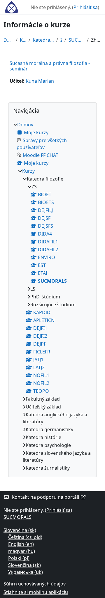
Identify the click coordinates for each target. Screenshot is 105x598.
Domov (8, 40)
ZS (61, 40)
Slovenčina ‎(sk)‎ (20, 530)
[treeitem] (52, 296)
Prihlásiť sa (86, 7)
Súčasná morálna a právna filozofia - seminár (50, 66)
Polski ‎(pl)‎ (18, 558)
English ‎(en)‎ (21, 544)
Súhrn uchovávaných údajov (35, 584)
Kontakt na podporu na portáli (45, 497)
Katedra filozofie (43, 40)
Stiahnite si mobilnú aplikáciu (36, 592)
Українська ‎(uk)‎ (25, 572)
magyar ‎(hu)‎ (21, 551)
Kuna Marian (40, 81)
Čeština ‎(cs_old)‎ (25, 537)
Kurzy (23, 40)
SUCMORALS (77, 40)
